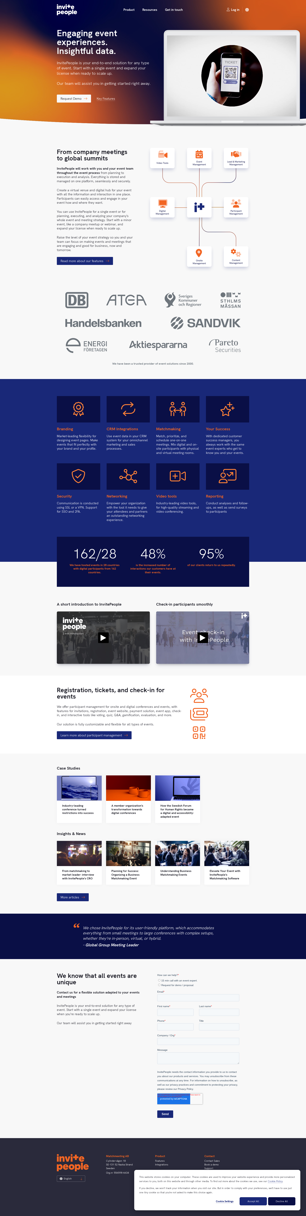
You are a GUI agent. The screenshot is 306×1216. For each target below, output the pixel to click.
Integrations (161, 1164)
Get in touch (174, 10)
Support (208, 1168)
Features (160, 1160)
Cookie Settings (225, 1201)
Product (129, 10)
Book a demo (211, 1164)
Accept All (253, 1201)
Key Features (106, 99)
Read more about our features (82, 261)
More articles (70, 897)
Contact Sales (212, 1160)
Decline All (282, 1201)
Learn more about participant (92, 735)
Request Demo (71, 99)
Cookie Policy (275, 1181)
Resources (149, 10)
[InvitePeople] (67, 9)
